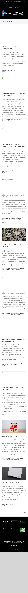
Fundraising (6, 364)
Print (9, 70)
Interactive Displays (14, 218)
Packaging (4, 219)
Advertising (20, 119)
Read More (4, 71)
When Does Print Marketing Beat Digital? (13, 293)
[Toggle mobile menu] (25, 16)
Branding (21, 68)
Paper (8, 219)
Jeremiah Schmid (6, 68)
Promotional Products (15, 219)
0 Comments (13, 70)
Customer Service (5, 459)
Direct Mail (8, 218)
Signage (22, 219)
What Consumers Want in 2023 (11, 436)
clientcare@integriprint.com (20, 1)
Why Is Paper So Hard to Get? (10, 483)
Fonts (3, 269)
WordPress (14, 545)
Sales (3, 171)
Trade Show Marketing (17, 314)
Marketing (6, 70)
